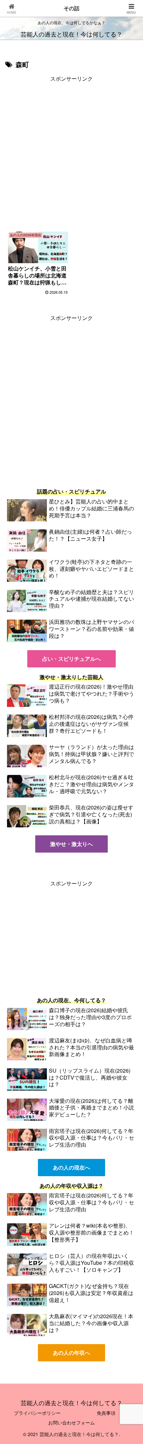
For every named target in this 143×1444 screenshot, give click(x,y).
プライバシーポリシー (37, 1412)
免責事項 (106, 1412)
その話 (71, 8)
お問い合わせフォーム (71, 1422)
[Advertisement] (71, 155)
